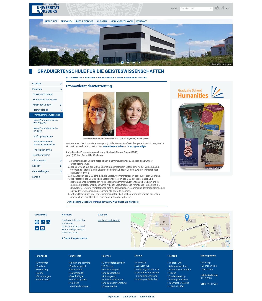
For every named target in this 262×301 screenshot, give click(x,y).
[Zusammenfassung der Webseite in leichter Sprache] (217, 8)
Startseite (42, 255)
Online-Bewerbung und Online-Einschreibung (147, 274)
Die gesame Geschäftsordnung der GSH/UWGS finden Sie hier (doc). (104, 201)
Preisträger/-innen (43, 149)
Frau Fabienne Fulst (113, 146)
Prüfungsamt (109, 276)
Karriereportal (77, 273)
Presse (172, 273)
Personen (66, 21)
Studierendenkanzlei (113, 279)
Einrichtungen (44, 276)
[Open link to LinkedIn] (48, 222)
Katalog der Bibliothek (147, 279)
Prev (35, 42)
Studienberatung (111, 273)
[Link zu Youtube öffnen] (42, 228)
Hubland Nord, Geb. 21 (109, 220)
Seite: (203, 283)
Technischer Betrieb (179, 283)
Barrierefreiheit (147, 296)
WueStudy (141, 262)
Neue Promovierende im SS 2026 (46, 130)
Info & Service (84, 21)
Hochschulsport (111, 269)
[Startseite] (67, 78)
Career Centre (110, 286)
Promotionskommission (45, 99)
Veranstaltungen (122, 21)
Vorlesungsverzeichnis (147, 269)
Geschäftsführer (41, 155)
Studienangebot (78, 266)
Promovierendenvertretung (47, 115)
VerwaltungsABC (78, 279)
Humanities (76, 78)
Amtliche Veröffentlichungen (79, 285)
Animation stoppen (221, 64)
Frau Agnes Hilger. (137, 146)
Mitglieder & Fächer (42, 104)
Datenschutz (129, 296)
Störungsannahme (178, 279)
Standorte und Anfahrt (180, 269)
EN (227, 8)
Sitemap (206, 262)
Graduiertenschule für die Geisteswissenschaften (100, 71)
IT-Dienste (108, 266)
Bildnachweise (209, 265)
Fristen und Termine (80, 262)
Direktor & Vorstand (42, 94)
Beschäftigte (76, 276)
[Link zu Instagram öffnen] (37, 222)
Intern (174, 8)
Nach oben (207, 269)
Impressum (113, 296)
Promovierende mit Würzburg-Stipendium (44, 143)
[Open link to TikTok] (42, 222)
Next (226, 42)
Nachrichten (76, 269)
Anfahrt (103, 214)
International (43, 279)
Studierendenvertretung (115, 283)
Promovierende (40, 110)
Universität (42, 262)
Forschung (42, 269)
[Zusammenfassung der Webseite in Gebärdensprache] (222, 8)
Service (107, 255)
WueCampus (142, 265)
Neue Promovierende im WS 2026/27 (46, 121)
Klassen (102, 21)
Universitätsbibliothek (114, 262)
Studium (41, 266)
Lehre (40, 273)
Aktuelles (51, 21)
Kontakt (141, 21)
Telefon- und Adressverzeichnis (178, 264)
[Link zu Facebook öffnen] (37, 228)
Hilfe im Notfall (176, 286)
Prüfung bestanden (43, 136)
